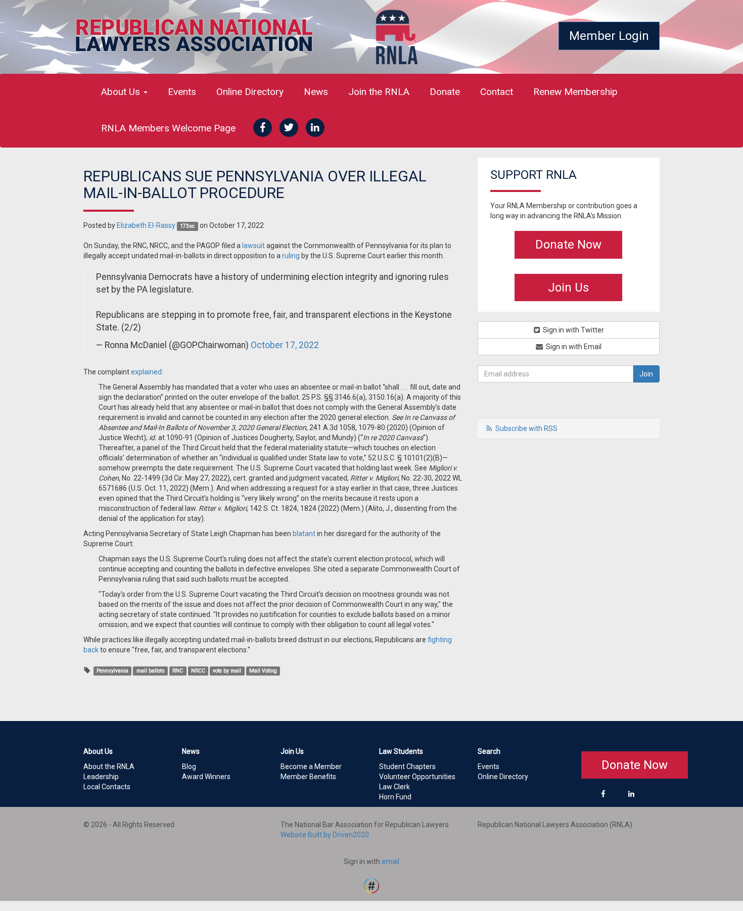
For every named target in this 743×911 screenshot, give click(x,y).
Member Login (609, 36)
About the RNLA (108, 766)
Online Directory (250, 92)
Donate (445, 92)
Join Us (568, 287)
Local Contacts (106, 787)
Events (182, 92)
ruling (291, 256)
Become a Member (311, 766)
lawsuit (253, 246)
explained (146, 372)
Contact (496, 92)
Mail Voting (263, 670)
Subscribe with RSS (526, 428)
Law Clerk (394, 787)
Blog (189, 766)
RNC (177, 670)
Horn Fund (395, 797)
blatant (304, 534)
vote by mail (227, 670)
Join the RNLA (378, 92)
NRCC (198, 670)
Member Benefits (308, 777)
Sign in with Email (572, 347)
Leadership (101, 777)
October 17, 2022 (285, 345)
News (316, 92)
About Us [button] (122, 92)
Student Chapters (407, 766)
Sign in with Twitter (572, 330)
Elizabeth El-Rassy (146, 225)
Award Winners (206, 777)
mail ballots (150, 670)
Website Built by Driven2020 (325, 835)
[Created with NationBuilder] (371, 885)
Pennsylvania (112, 670)
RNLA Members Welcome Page (168, 128)
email (390, 861)
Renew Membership (575, 92)
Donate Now (568, 244)
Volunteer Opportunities (417, 777)
